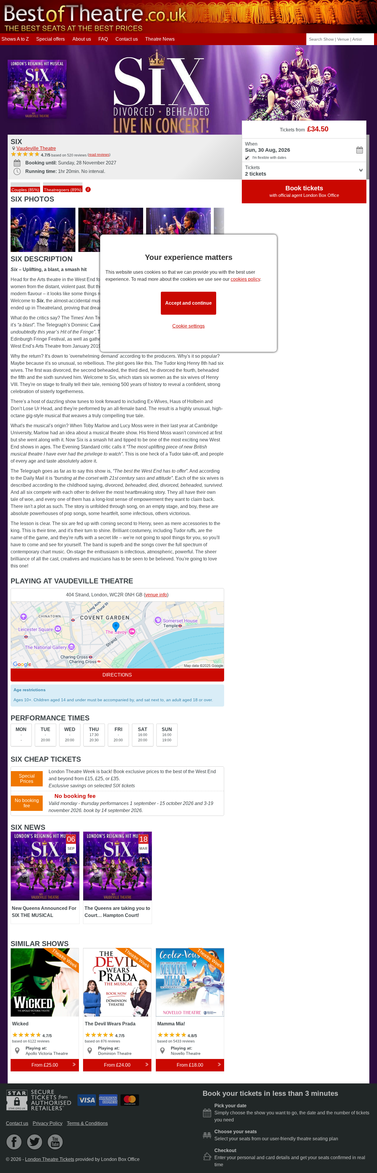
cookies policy (245, 279)
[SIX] (43, 230)
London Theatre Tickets (49, 1159)
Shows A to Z (15, 39)
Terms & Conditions (87, 1123)
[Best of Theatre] (94, 30)
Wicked (19, 950)
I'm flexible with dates (269, 158)
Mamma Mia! (169, 950)
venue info (156, 594)
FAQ (103, 39)
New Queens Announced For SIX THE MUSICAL (41, 837)
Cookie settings (188, 326)
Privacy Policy (47, 1123)
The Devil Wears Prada (107, 950)
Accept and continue (188, 303)
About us (81, 39)
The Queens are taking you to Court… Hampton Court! (114, 837)
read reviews (99, 155)
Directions (117, 674)
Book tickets (304, 191)
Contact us (126, 39)
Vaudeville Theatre (36, 148)
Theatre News (160, 39)
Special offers (50, 39)
